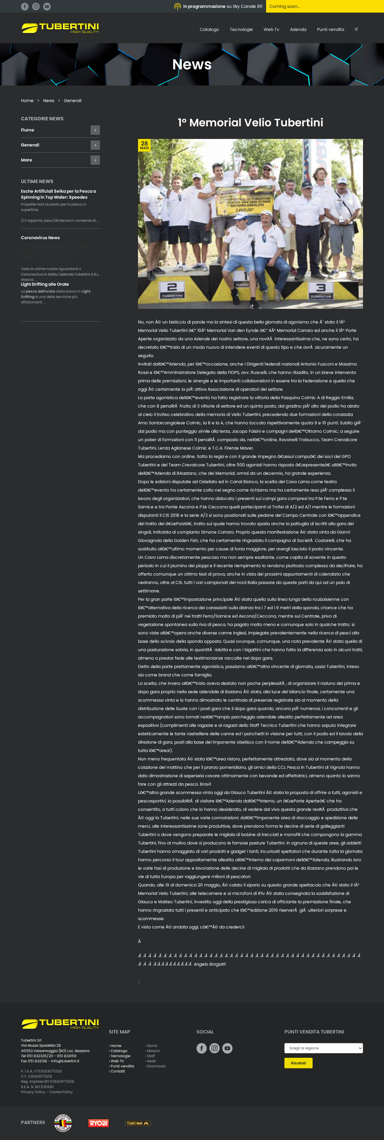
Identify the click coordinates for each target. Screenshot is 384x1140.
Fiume (27, 130)
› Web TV (116, 1060)
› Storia (151, 1045)
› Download (155, 1066)
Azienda (298, 29)
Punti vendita (330, 29)
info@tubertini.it (65, 1060)
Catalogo (209, 29)
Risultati (298, 1063)
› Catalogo (118, 1050)
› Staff (150, 1055)
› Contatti (117, 1071)
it (356, 29)
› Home (115, 1045)
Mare (26, 160)
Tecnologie (241, 29)
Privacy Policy (33, 1091)
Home (27, 101)
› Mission (152, 1050)
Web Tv (271, 29)
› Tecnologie (119, 1055)
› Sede (150, 1060)
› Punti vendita (121, 1066)
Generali (30, 145)
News (48, 101)
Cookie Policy (61, 1091)
